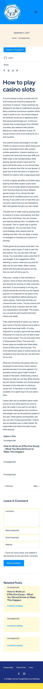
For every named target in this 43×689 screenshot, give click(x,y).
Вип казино (20, 184)
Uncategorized (18, 50)
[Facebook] (4, 70)
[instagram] (24, 674)
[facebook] (19, 674)
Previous (9, 486)
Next (36, 486)
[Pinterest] (17, 70)
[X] (8, 70)
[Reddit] (13, 70)
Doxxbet (33, 388)
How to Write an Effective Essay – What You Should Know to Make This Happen (21, 449)
